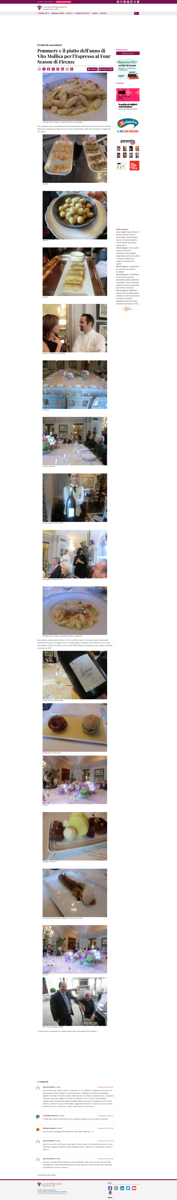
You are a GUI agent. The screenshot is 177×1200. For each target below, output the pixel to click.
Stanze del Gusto (82, 13)
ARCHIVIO (51, 2)
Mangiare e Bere (57, 13)
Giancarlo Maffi (48, 1087)
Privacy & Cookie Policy (44, 1193)
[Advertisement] (88, 29)
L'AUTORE (40, 2)
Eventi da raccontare (49, 45)
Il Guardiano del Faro (50, 1116)
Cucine (94, 13)
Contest (103, 13)
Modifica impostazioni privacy (59, 1193)
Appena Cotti (43, 13)
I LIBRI (45, 2)
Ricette (69, 13)
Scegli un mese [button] (127, 53)
